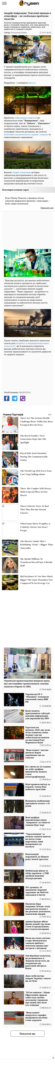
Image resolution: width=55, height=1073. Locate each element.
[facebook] (6, 398)
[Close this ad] (53, 1058)
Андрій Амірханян (21, 172)
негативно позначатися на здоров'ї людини (26, 134)
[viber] (22, 398)
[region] (24, 229)
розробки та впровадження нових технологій (26, 345)
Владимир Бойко (19, 32)
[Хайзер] (29, 3)
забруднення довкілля (26, 117)
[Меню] (4, 3)
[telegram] (14, 398)
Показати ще (47, 207)
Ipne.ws (32, 82)
